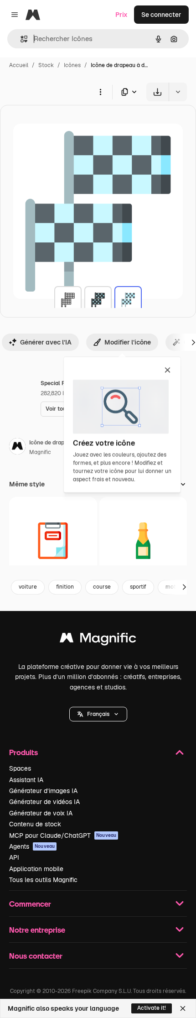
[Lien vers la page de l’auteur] (17, 447)
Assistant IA (26, 780)
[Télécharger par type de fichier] (129, 92)
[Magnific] (98, 640)
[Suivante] (184, 587)
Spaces (20, 768)
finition (65, 586)
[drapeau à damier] (68, 299)
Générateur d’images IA (43, 791)
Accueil (18, 65)
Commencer (30, 903)
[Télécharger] (157, 92)
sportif (138, 586)
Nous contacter (35, 956)
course (102, 586)
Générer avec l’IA (46, 342)
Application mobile (36, 869)
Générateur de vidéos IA (44, 802)
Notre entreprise (37, 929)
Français (98, 714)
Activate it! (151, 1008)
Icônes (72, 65)
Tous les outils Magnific (43, 880)
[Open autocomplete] (20, 39)
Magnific (40, 452)
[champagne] (143, 541)
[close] (167, 370)
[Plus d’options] (100, 92)
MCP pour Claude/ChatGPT (62, 835)
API (14, 857)
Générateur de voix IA (40, 813)
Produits (23, 752)
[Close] (182, 1008)
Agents (32, 846)
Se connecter (161, 14)
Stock (46, 65)
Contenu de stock (35, 824)
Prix (121, 14)
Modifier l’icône (127, 342)
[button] (98, 714)
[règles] (53, 541)
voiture (28, 586)
